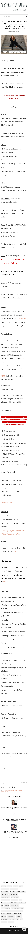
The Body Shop (5, 894)
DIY (21, 919)
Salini (23, 932)
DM (2, 905)
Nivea (2, 902)
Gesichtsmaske (14, 905)
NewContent (4, 791)
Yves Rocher (14, 899)
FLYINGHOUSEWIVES (12, 932)
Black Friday (18, 790)
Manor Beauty (17, 913)
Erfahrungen (14, 888)
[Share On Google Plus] (15, 787)
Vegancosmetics (5, 908)
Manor (7, 902)
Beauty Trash (5, 891)
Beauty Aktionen (9, 790)
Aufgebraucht (5, 888)
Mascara (3, 916)
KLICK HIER (21, 318)
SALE (16, 551)
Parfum (3, 913)
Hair (20, 899)
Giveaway (18, 916)
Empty (20, 886)
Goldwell (9, 913)
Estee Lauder (14, 897)
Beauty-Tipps (22, 902)
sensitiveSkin (11, 916)
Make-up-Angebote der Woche (13, 531)
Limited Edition (18, 910)
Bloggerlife (14, 894)
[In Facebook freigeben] (6, 787)
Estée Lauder (4, 919)
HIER (3, 376)
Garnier (12, 919)
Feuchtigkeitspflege (6, 910)
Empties (10, 886)
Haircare (12, 891)
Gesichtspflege (5, 899)
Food (17, 919)
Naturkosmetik (5, 897)
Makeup (15, 886)
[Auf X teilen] (9, 787)
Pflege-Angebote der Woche (12, 534)
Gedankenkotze (21, 891)
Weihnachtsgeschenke (17, 908)
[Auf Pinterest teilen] (12, 787)
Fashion (7, 905)
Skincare (3, 886)
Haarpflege (14, 902)
